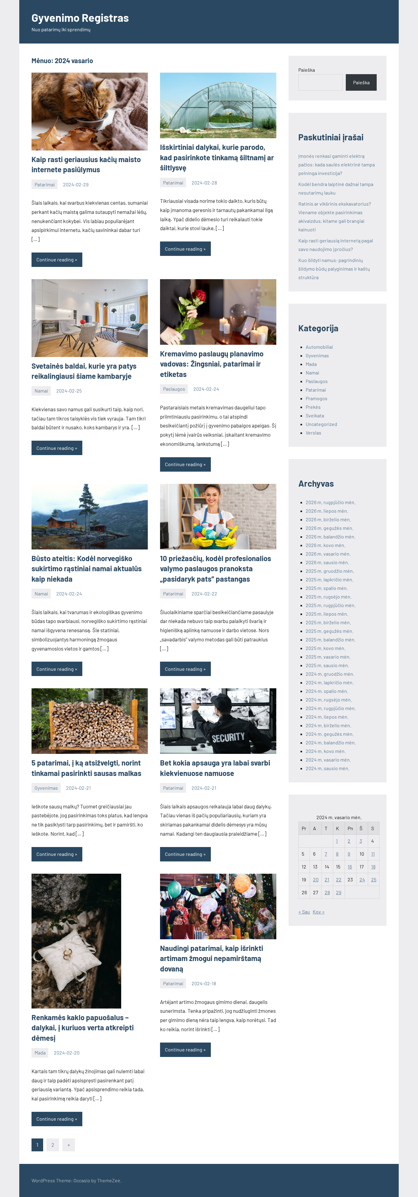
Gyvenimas (46, 788)
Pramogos (316, 398)
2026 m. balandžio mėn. (331, 536)
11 (373, 854)
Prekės (313, 407)
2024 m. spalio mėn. (327, 691)
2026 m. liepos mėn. (327, 511)
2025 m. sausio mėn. (327, 665)
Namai (41, 390)
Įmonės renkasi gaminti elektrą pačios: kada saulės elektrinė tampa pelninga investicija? (336, 164)
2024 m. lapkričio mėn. (330, 682)
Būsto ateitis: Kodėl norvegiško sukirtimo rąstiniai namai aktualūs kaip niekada (87, 568)
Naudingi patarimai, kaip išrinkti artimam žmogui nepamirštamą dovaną (211, 958)
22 (338, 879)
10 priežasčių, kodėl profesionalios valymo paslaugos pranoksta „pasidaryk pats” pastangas (215, 568)
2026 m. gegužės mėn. (329, 528)
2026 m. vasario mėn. (328, 554)
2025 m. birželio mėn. (328, 622)
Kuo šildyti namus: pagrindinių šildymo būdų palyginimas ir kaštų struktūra (334, 268)
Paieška (306, 70)
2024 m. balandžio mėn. (331, 742)
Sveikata (315, 415)
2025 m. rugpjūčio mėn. (331, 605)
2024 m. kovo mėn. (326, 751)
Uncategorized (321, 424)
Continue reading (55, 259)
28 (327, 892)
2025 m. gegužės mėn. (329, 631)
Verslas (313, 432)
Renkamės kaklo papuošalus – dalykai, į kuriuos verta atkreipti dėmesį (83, 1027)
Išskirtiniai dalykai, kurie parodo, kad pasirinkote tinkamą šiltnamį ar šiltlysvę (217, 157)
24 (362, 879)
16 (350, 866)
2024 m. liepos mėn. (327, 717)
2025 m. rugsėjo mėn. (329, 596)
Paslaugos (174, 389)
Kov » (319, 911)
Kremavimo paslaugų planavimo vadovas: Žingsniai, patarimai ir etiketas (211, 363)
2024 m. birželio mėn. (328, 725)
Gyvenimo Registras (80, 17)
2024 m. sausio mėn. (327, 768)
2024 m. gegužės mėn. (330, 734)
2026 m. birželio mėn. (328, 519)
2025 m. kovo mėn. (325, 648)
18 (373, 866)
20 (316, 879)
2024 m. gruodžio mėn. (330, 674)
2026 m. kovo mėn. (325, 545)
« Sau (304, 911)
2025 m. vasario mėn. (328, 656)
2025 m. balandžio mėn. (331, 639)
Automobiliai (319, 347)
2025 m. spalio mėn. (327, 588)
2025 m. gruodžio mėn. (330, 571)
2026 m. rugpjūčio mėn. (331, 502)
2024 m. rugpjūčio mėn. (331, 708)
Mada (40, 1052)
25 (373, 879)
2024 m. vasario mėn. (328, 759)
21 (327, 879)
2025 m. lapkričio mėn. (329, 579)
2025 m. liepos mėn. (327, 614)
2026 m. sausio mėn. (327, 562)
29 (338, 892)
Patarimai (45, 184)
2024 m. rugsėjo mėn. (329, 699)
